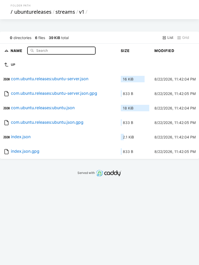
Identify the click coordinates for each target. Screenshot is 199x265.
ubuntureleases (33, 11)
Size (125, 50)
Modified (164, 50)
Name (17, 50)
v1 (81, 11)
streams (65, 11)
